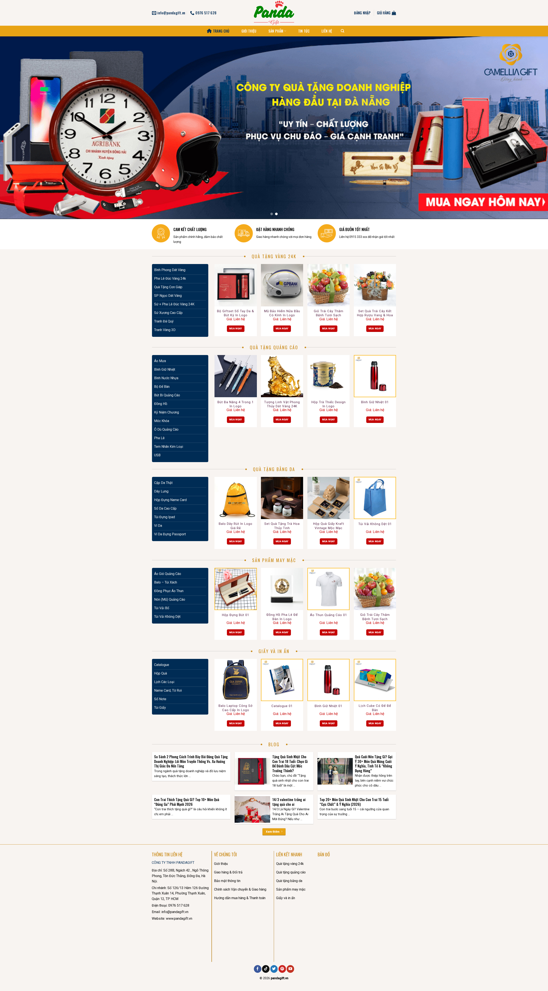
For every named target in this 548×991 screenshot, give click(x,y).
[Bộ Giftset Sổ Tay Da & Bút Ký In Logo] (235, 285)
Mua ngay (235, 328)
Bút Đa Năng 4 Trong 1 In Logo (235, 404)
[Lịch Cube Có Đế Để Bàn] (375, 680)
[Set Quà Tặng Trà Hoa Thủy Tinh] (282, 498)
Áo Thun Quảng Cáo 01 (328, 615)
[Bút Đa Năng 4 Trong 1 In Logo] (235, 376)
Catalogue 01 (282, 706)
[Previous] (16, 127)
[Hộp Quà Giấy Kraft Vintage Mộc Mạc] (328, 498)
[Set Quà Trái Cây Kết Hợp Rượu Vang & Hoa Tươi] (375, 285)
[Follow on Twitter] (274, 969)
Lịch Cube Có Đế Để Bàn (375, 708)
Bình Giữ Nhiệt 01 (375, 402)
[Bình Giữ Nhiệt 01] (375, 376)
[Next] (532, 127)
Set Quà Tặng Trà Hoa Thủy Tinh (282, 526)
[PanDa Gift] (274, 13)
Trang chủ (221, 31)
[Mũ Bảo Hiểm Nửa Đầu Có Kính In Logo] (282, 285)
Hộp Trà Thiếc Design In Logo (328, 404)
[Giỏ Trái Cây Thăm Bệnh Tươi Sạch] (328, 285)
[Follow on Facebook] (257, 969)
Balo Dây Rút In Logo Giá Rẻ (235, 526)
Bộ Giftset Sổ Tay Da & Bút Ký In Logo (235, 313)
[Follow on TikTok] (266, 969)
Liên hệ (327, 31)
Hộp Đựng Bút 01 (235, 615)
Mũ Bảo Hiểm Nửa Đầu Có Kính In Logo (282, 313)
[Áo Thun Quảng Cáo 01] (328, 589)
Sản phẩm (275, 31)
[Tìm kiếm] (342, 31)
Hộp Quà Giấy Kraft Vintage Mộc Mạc (328, 526)
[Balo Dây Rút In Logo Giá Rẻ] (235, 498)
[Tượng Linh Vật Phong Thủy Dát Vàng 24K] (282, 376)
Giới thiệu (248, 31)
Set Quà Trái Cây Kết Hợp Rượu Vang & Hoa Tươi (375, 313)
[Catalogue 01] (282, 680)
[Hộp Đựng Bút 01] (235, 589)
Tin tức (304, 31)
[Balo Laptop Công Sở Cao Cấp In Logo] (235, 680)
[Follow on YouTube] (290, 969)
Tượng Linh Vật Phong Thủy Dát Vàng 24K (282, 404)
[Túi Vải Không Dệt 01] (375, 498)
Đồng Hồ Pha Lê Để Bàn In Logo (282, 617)
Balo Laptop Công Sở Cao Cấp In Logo (236, 708)
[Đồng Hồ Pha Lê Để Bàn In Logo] (282, 589)
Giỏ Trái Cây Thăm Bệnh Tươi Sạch (328, 313)
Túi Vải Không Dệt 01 (375, 524)
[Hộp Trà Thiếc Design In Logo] (328, 376)
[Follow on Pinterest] (282, 969)
